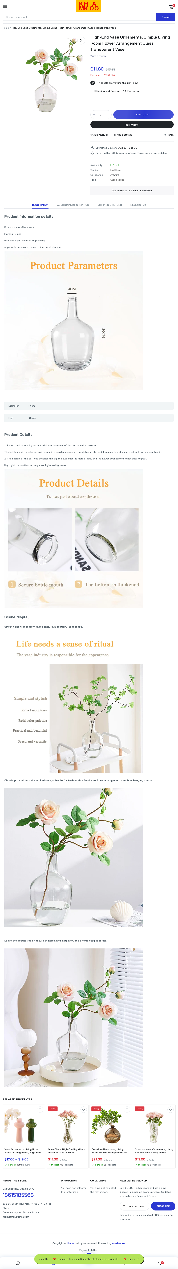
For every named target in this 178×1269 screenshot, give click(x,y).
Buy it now (132, 125)
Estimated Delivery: (107, 147)
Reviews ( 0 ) (138, 204)
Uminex (71, 1243)
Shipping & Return (110, 204)
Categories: (96, 174)
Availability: (96, 165)
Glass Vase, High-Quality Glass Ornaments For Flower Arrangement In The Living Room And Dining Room (67, 1151)
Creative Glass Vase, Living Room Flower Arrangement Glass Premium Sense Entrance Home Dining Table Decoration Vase (110, 1151)
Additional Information (73, 204)
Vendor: (94, 170)
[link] (40, 1109)
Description (40, 204)
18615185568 (18, 1195)
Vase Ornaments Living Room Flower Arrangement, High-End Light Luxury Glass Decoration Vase (23, 1151)
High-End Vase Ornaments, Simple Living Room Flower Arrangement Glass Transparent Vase (130, 43)
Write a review (98, 56)
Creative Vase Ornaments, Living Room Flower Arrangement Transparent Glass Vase (154, 1151)
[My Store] (88, 7)
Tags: (93, 179)
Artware (114, 174)
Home (6, 27)
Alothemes (118, 1243)
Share (170, 134)
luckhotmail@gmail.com (16, 1216)
